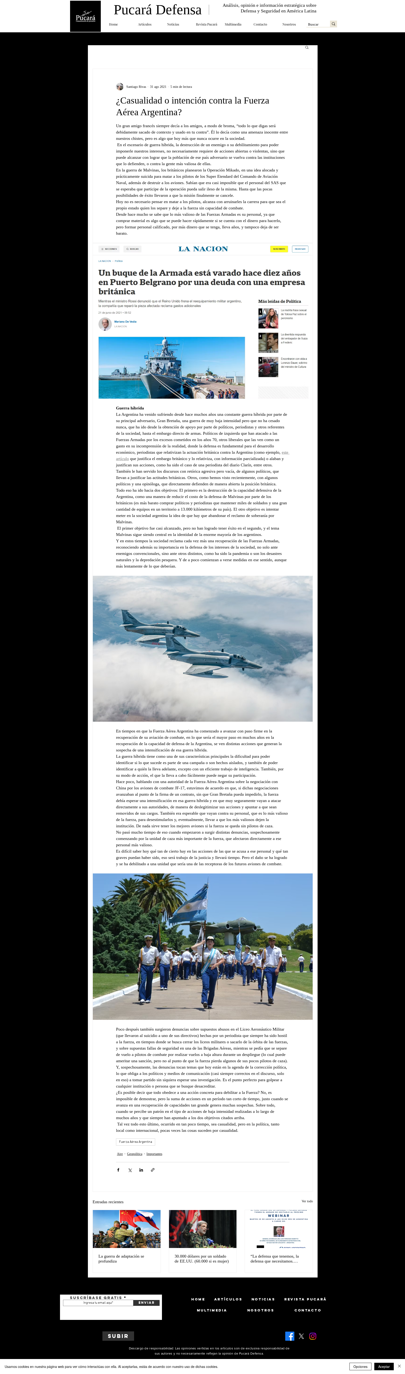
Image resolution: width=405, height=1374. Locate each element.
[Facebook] (289, 1336)
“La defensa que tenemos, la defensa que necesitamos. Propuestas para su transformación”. (275, 1259)
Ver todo (307, 1201)
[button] (149, 24)
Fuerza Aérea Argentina (135, 1142)
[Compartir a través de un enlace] (152, 1170)
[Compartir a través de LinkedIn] (141, 1170)
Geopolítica (134, 1154)
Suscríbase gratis (96, 1297)
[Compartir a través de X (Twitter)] (130, 1170)
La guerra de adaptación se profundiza (121, 1258)
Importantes (154, 1154)
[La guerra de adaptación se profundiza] (127, 1229)
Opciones (360, 1366)
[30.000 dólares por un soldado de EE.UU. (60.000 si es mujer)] (203, 1229)
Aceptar (384, 1366)
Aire (120, 1154)
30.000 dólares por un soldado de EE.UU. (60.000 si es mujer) (202, 1258)
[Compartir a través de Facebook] (118, 1170)
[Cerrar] (399, 1366)
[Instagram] (312, 1336)
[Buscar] (333, 24)
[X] (301, 1336)
